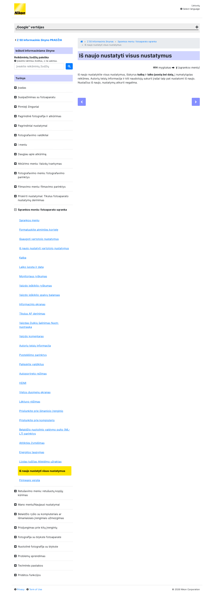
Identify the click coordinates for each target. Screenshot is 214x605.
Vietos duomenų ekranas (34, 392)
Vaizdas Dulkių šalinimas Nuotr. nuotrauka (39, 325)
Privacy (20, 589)
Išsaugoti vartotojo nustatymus (39, 239)
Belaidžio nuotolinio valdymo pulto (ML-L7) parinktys (44, 431)
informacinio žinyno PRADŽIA (39, 40)
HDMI (22, 383)
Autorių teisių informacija (35, 345)
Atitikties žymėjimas (31, 443)
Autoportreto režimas (33, 373)
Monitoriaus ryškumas (33, 276)
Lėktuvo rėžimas (29, 401)
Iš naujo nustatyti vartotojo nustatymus (44, 248)
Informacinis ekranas (32, 304)
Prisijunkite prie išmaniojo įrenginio (41, 411)
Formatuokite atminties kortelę (38, 229)
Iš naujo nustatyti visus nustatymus (42, 471)
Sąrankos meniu (29, 220)
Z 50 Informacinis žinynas (100, 41)
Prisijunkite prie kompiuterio (37, 420)
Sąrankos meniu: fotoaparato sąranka (137, 41)
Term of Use (35, 589)
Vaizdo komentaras (31, 336)
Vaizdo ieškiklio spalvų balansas (39, 295)
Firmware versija (29, 480)
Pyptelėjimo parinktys (33, 355)
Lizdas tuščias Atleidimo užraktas (40, 461)
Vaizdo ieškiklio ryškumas (35, 285)
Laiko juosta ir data (31, 267)
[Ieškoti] (69, 66)
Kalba (22, 257)
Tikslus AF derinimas (32, 313)
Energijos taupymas (31, 452)
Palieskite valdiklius (31, 364)
